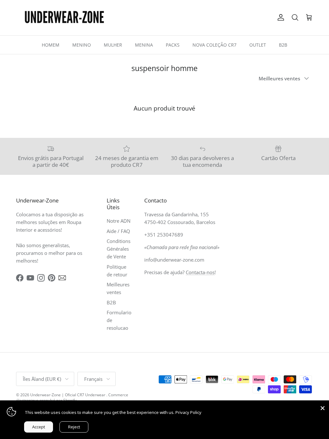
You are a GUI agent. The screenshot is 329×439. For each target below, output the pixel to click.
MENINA (144, 45)
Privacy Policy (188, 412)
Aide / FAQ (118, 231)
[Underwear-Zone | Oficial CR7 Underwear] (64, 17)
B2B (283, 45)
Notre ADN (118, 221)
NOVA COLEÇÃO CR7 (214, 45)
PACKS (173, 45)
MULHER (113, 45)
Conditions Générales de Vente (118, 249)
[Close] (322, 407)
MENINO (81, 45)
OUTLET (257, 45)
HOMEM (50, 45)
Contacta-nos (200, 272)
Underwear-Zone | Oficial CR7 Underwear (68, 395)
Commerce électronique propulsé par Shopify (72, 397)
